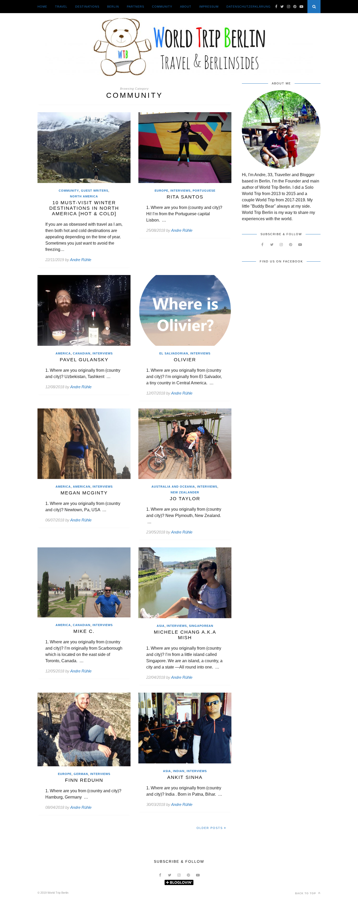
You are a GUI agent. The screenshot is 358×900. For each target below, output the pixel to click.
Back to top (306, 893)
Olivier (185, 359)
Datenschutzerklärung (248, 6)
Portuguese (204, 190)
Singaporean (201, 625)
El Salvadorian (173, 353)
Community (162, 6)
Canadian (81, 353)
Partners (135, 6)
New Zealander (185, 492)
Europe (161, 190)
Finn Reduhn (84, 780)
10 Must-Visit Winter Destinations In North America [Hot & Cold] (84, 208)
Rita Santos (185, 197)
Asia (161, 625)
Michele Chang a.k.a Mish (185, 634)
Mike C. (84, 631)
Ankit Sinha (185, 777)
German (81, 773)
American (81, 486)
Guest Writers (94, 190)
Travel (61, 6)
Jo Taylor (185, 498)
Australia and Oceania (173, 486)
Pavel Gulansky (84, 359)
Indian (179, 771)
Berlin (113, 6)
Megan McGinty (84, 492)
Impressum (209, 6)
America (63, 353)
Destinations (87, 6)
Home (42, 6)
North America (84, 196)
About (185, 6)
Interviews (180, 190)
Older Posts (210, 827)
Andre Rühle (80, 259)
